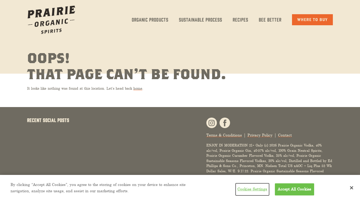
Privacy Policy (260, 135)
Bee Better (270, 19)
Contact (285, 135)
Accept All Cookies (294, 189)
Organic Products (150, 19)
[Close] (351, 188)
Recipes (240, 19)
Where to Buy (312, 19)
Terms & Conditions (224, 135)
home (137, 88)
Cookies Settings (252, 189)
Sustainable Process (200, 19)
